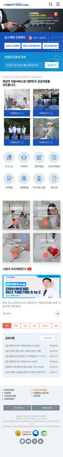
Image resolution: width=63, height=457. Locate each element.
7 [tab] (44, 25)
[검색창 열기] (50, 4)
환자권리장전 (9, 389)
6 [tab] (40, 25)
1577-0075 (39, 37)
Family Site (47, 407)
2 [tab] (22, 25)
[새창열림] (57, 313)
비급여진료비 (9, 398)
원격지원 (36, 395)
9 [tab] (22, 28)
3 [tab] (26, 25)
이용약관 (7, 392)
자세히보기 (47, 338)
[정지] (49, 28)
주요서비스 (18, 407)
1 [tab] (18, 25)
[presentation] (18, 25)
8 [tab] (18, 28)
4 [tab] (31, 25)
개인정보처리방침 (40, 389)
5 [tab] (35, 25)
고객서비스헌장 (10, 395)
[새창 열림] (36, 433)
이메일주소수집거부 (41, 392)
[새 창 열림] (22, 441)
